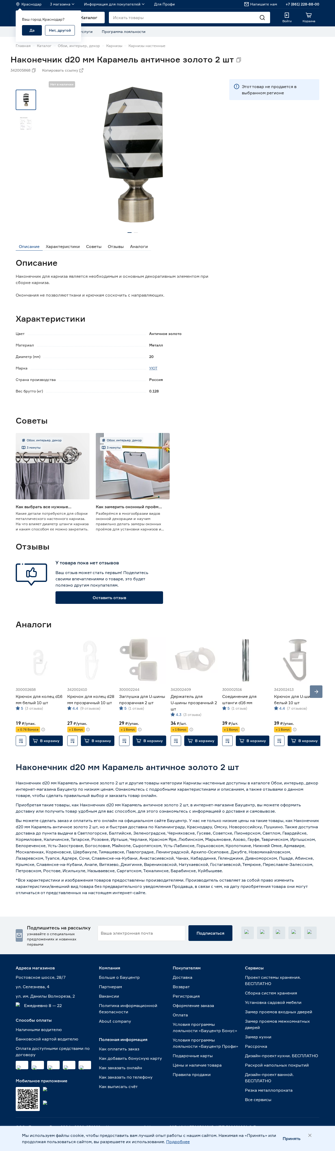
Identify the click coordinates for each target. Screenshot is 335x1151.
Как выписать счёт (118, 1086)
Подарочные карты (193, 1055)
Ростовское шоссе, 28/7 (41, 977)
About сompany (115, 1021)
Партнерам (110, 986)
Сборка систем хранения (271, 993)
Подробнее (178, 1141)
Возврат (181, 986)
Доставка (182, 977)
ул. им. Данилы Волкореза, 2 (45, 996)
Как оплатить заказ (119, 1048)
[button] (46, 741)
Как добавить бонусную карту (130, 1058)
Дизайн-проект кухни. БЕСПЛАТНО (281, 1055)
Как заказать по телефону (126, 1077)
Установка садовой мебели (273, 1002)
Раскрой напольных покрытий (277, 1065)
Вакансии (109, 996)
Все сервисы (258, 1099)
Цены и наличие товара (197, 1065)
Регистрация (186, 996)
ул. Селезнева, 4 (32, 986)
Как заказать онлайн (120, 1067)
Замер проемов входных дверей (278, 1011)
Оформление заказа (193, 1005)
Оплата (180, 1014)
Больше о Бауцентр (119, 977)
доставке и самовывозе (250, 811)
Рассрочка (256, 1046)
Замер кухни (258, 1036)
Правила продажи (192, 1074)
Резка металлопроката (269, 1090)
